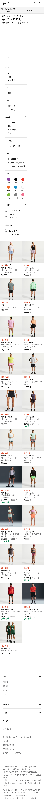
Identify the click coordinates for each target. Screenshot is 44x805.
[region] (22, 163)
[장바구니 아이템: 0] (39, 3)
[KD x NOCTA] (11, 632)
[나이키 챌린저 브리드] (33, 593)
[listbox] (23, 22)
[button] (16, 67)
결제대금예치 (7, 795)
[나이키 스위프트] (11, 252)
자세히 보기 (29, 10)
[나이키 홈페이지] (6, 3)
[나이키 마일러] (33, 364)
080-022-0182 (21, 780)
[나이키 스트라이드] (11, 593)
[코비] (11, 289)
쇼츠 (13, 16)
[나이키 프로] (11, 477)
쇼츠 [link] (7, 57)
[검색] (35, 3)
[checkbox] (15, 72)
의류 (3, 16)
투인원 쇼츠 (21, 16)
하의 (8, 16)
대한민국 (8, 729)
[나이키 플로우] (33, 326)
